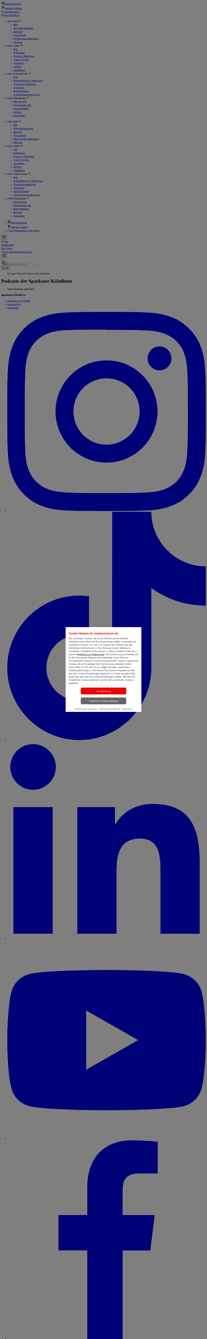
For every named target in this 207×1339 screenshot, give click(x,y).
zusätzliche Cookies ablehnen (103, 700)
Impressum (127, 708)
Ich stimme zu (104, 691)
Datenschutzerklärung (109, 708)
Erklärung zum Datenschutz (91, 654)
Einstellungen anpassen (86, 708)
